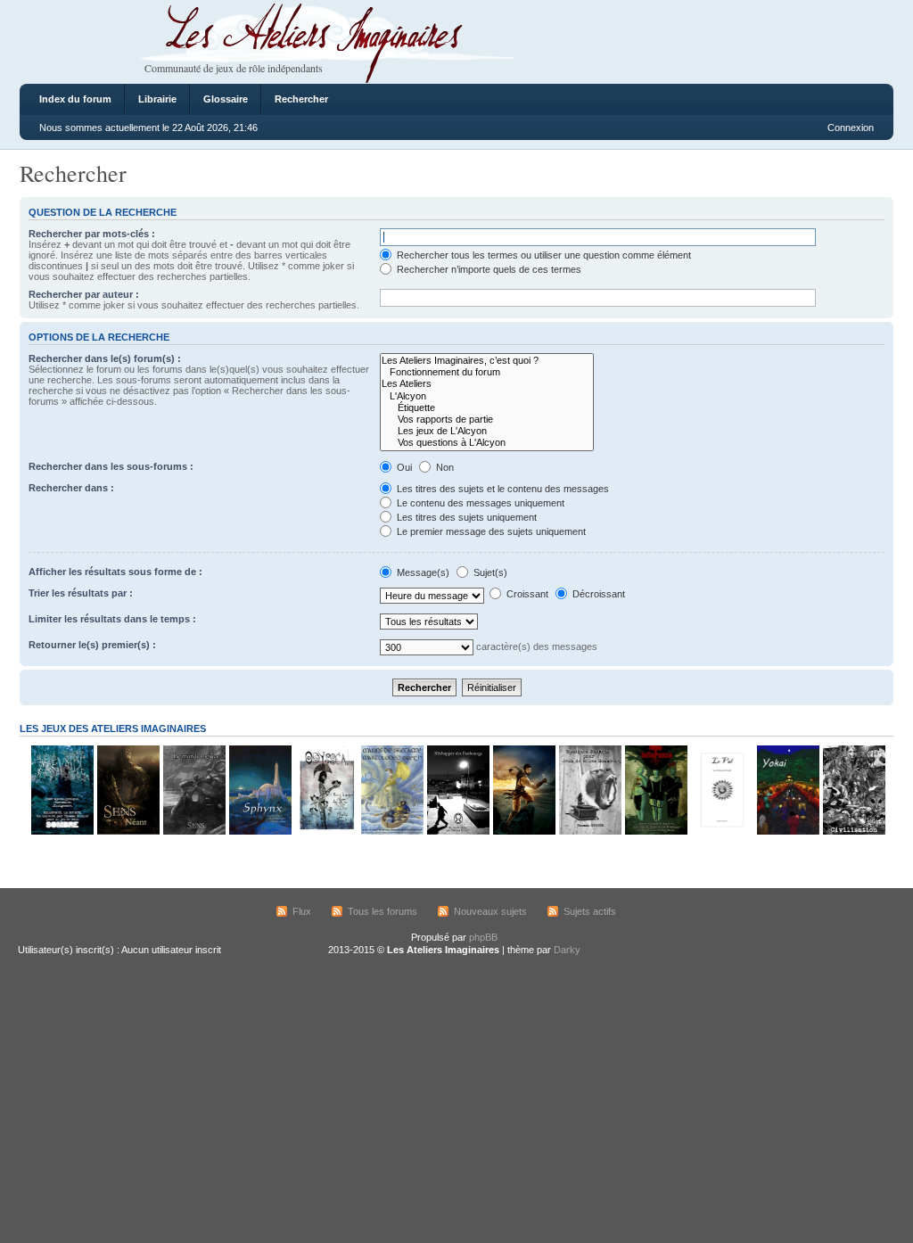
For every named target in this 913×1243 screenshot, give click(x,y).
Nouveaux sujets (490, 911)
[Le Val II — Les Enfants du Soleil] (721, 831)
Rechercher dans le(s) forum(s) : (105, 358)
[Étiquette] (487, 408)
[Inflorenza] (655, 831)
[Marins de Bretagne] (391, 831)
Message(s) (423, 572)
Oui (403, 467)
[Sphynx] (259, 831)
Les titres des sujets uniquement (465, 517)
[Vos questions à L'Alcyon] (487, 443)
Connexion (850, 127)
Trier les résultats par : (81, 593)
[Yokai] (787, 831)
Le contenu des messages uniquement (479, 503)
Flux (301, 911)
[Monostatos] (523, 831)
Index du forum (75, 99)
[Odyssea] (325, 831)
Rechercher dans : (71, 487)
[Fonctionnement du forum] (487, 372)
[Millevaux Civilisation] (853, 831)
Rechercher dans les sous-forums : (111, 466)
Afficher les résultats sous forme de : (115, 571)
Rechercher (301, 99)
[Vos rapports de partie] (487, 419)
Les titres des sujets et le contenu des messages (501, 488)
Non (443, 467)
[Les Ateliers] (487, 384)
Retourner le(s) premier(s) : (92, 644)
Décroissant (597, 594)
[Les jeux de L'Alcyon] (487, 431)
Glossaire (225, 99)
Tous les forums (382, 911)
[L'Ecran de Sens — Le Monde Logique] (193, 831)
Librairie (157, 99)
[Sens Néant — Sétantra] (127, 831)
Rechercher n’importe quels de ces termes (487, 269)
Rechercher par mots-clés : (92, 233)
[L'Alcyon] (487, 396)
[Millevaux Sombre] (61, 831)
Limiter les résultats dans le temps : (112, 618)
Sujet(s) (489, 572)
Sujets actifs (589, 911)
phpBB (483, 937)
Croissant (526, 594)
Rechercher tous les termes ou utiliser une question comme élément (542, 255)
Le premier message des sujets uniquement (490, 531)
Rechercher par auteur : (84, 294)
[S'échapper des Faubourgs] (457, 831)
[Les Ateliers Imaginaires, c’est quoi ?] (487, 360)
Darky (567, 949)
